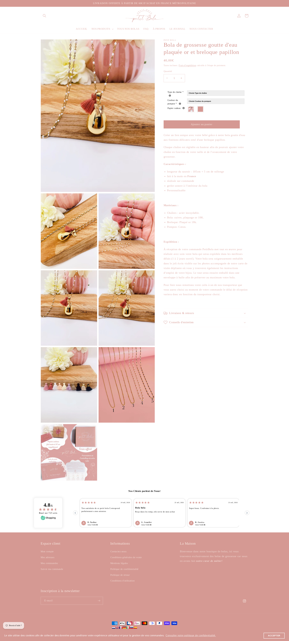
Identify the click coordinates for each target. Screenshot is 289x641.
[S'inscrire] (99, 601)
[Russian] (132, 627)
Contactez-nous (118, 551)
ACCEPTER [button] (274, 635)
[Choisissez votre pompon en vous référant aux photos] (180, 104)
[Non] (201, 109)
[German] (124, 627)
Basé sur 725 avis (48, 513)
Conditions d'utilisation (122, 580)
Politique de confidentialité (124, 569)
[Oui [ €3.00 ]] (191, 109)
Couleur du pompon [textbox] (177, 102)
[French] (121, 627)
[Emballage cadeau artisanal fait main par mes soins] (183, 108)
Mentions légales (119, 563)
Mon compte (47, 551)
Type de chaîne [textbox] (177, 92)
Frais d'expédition (187, 65)
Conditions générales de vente (126, 557)
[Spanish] (135, 627)
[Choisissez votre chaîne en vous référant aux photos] (170, 95)
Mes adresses (47, 557)
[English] (117, 627)
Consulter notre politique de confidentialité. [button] (191, 635)
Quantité (168, 71)
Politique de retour (120, 575)
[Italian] (128, 627)
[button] (44, 16)
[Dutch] (113, 627)
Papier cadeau (177, 107)
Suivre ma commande (52, 569)
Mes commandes (49, 563)
